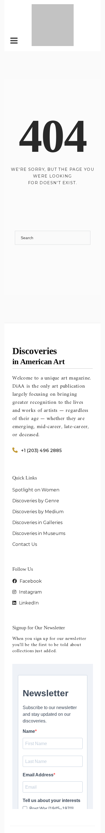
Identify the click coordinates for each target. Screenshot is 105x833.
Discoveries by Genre (35, 472)
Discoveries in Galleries (37, 494)
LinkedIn (28, 574)
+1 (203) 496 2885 (41, 422)
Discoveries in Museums (38, 505)
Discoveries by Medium (38, 483)
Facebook (30, 552)
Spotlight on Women (35, 461)
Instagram (30, 563)
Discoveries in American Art (60, 807)
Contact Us (24, 515)
